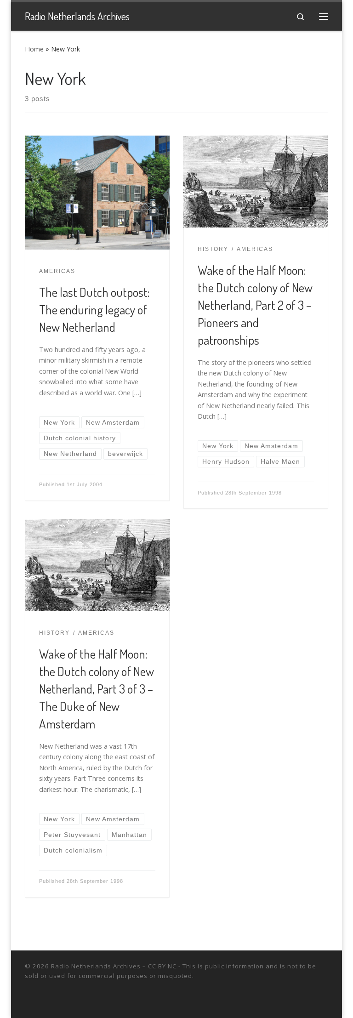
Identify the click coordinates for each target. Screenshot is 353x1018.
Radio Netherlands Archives (96, 966)
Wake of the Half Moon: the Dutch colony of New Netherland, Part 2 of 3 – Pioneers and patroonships (255, 304)
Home (34, 49)
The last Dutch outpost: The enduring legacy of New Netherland (94, 309)
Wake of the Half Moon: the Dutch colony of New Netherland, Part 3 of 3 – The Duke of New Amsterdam (96, 688)
